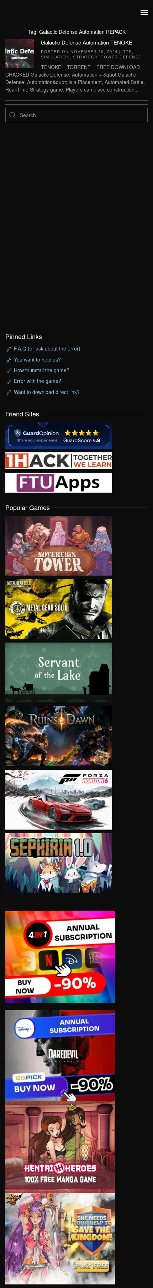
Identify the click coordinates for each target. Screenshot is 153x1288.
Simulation (55, 57)
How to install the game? (41, 370)
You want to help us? (37, 359)
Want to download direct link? (47, 391)
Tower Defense (121, 57)
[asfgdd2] (60, 1146)
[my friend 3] (58, 459)
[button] (144, 12)
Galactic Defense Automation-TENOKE (86, 42)
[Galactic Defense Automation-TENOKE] (19, 52)
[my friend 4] (58, 481)
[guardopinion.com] (58, 434)
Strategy (85, 57)
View (58, 543)
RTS (127, 52)
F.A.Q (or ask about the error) (47, 348)
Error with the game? (37, 380)
